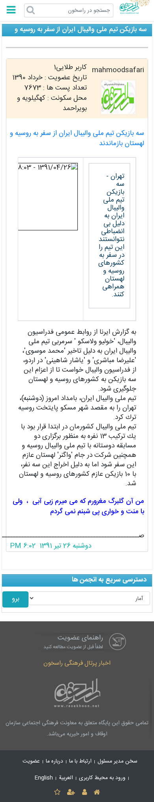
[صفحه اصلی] (96, 793)
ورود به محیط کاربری (102, 778)
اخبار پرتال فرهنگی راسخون (77, 663)
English (44, 778)
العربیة (66, 778)
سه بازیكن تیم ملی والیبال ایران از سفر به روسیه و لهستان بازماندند (77, 139)
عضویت (31, 761)
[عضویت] (71, 793)
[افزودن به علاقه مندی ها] (57, 793)
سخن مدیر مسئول (117, 761)
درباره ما (54, 761)
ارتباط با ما (80, 761)
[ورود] (84, 793)
